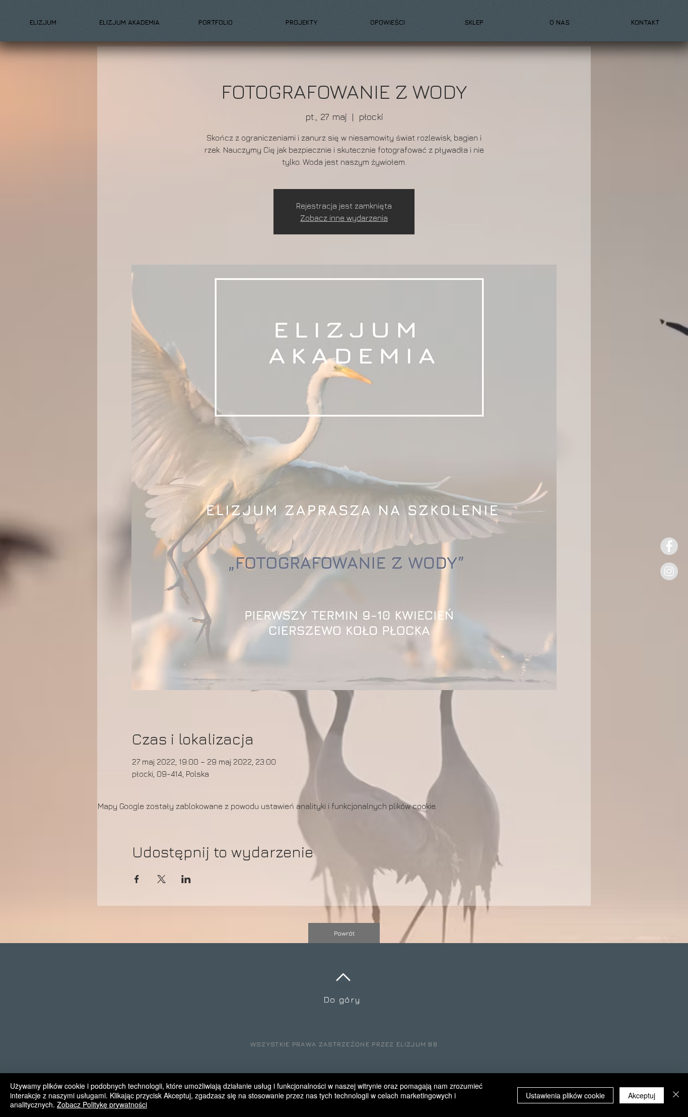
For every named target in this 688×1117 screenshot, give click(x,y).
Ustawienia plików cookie (565, 1095)
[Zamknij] (676, 1095)
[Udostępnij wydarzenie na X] (161, 879)
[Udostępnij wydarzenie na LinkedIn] (186, 879)
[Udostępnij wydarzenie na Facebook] (137, 879)
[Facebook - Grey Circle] (669, 546)
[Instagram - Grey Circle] (669, 571)
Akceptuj (641, 1095)
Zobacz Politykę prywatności (102, 1104)
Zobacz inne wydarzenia (344, 217)
